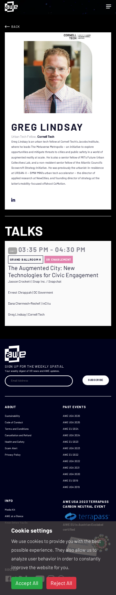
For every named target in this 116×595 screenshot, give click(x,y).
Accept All (26, 583)
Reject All (61, 583)
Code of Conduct (14, 422)
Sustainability (12, 415)
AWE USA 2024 (71, 435)
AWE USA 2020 (71, 474)
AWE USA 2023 (71, 448)
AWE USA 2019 (71, 487)
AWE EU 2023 (70, 441)
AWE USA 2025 (71, 422)
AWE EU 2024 (70, 428)
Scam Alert (11, 448)
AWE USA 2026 (71, 415)
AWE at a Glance (14, 516)
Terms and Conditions (17, 428)
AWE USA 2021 (71, 467)
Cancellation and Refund (18, 435)
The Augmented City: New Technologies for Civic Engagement (53, 271)
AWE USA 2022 (71, 461)
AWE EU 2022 (70, 454)
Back (15, 26)
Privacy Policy (13, 454)
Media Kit (10, 509)
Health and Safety (14, 441)
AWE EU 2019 (70, 480)
